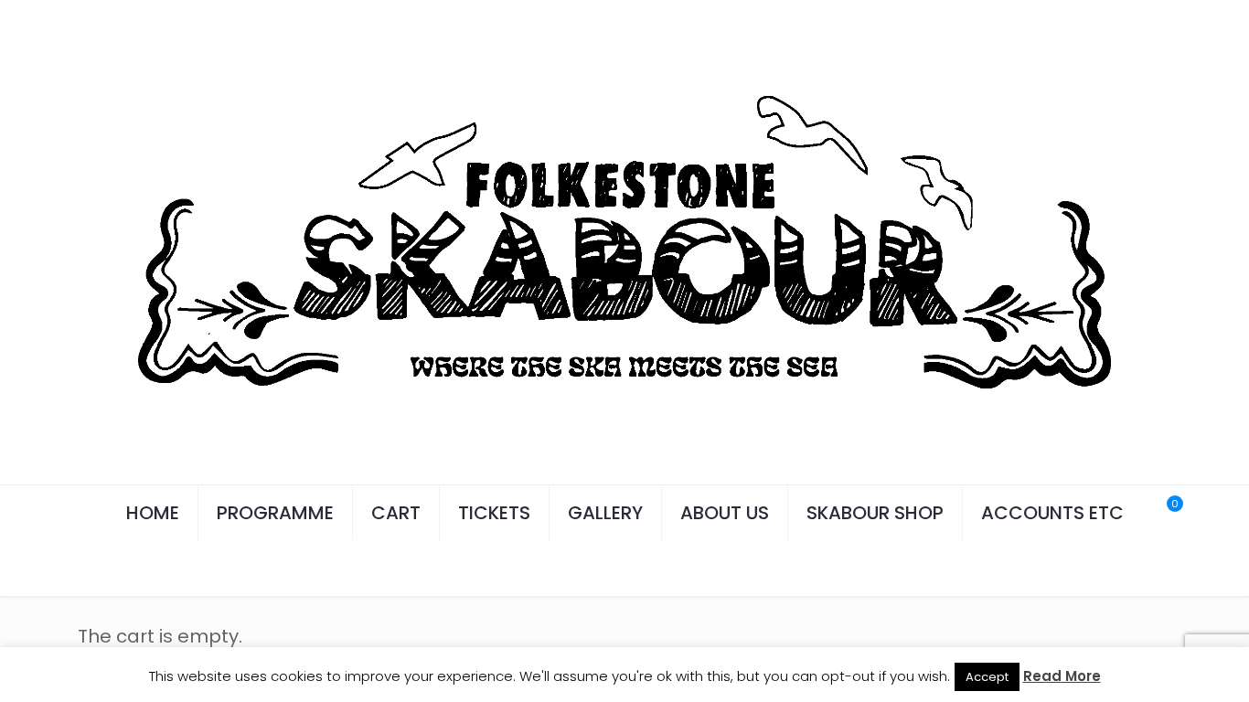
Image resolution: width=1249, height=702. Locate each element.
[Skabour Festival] (624, 242)
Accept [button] (987, 677)
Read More (1062, 676)
